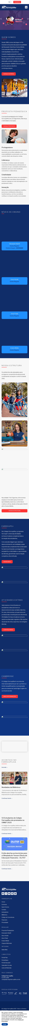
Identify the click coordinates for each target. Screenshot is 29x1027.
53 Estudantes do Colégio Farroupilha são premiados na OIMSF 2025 (13, 820)
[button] (26, 7)
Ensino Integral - (14, 248)
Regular (5, 927)
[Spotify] (15, 893)
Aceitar (4, 1024)
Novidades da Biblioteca (11, 787)
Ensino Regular (14, 246)
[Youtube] (9, 893)
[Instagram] (6, 893)
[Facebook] (3, 893)
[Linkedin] (12, 893)
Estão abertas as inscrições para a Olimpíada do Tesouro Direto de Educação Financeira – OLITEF (14, 855)
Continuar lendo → (7, 798)
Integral (5, 946)
